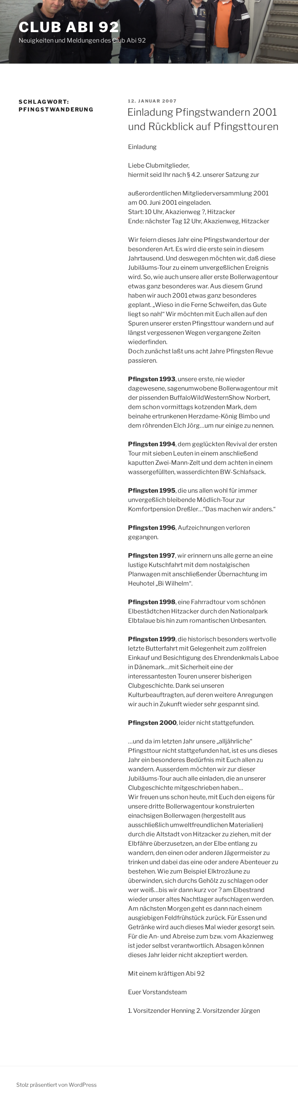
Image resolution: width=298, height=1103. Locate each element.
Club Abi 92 (69, 27)
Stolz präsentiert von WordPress (56, 1084)
